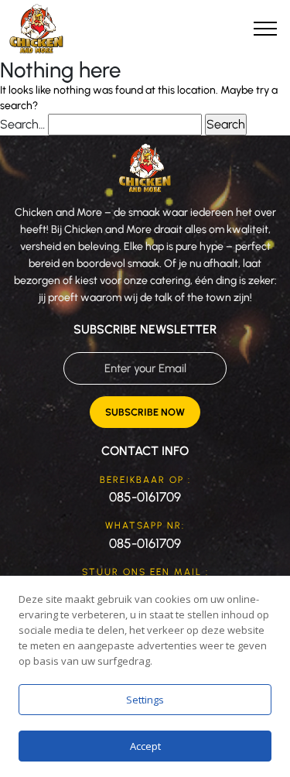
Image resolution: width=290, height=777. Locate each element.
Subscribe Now (145, 412)
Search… (22, 124)
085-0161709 (145, 497)
